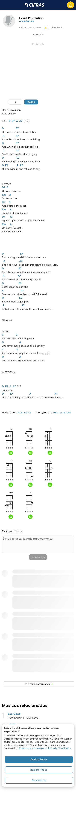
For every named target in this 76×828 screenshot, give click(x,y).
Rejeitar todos (38, 769)
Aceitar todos (39, 759)
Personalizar (39, 780)
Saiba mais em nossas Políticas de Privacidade (45, 748)
